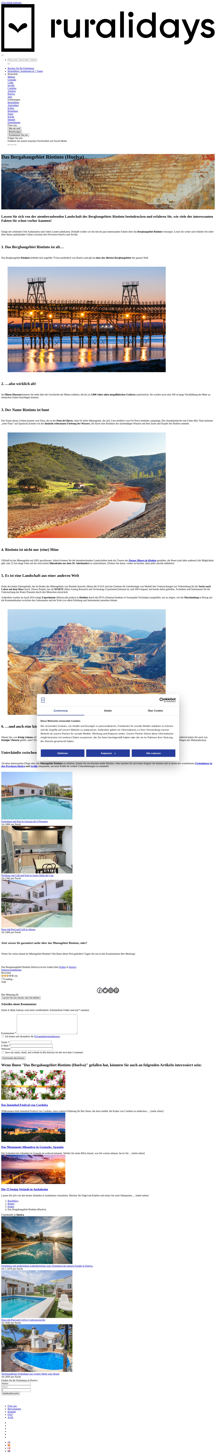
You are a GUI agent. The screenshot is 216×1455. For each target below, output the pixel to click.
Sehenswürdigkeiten (11, 970)
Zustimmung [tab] (61, 710)
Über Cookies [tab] (155, 710)
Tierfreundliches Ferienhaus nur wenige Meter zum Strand (30, 1374)
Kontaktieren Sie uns (18, 135)
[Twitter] (105, 988)
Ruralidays (13, 1201)
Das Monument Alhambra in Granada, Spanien (32, 1147)
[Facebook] (9, 144)
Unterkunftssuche (11, 1393)
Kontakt (12, 1411)
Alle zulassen (153, 753)
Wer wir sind (14, 128)
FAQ (10, 1414)
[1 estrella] (2, 975)
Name (5, 1042)
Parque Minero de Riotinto (142, 560)
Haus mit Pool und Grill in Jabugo (18, 929)
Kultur (62, 967)
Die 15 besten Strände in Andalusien (24, 1189)
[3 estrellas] (7, 975)
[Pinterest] (116, 988)
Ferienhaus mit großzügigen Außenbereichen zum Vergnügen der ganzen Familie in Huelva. (47, 1266)
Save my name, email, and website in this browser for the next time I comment (44, 1052)
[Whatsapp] (111, 988)
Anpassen (106, 753)
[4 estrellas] (10, 975)
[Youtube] (15, 144)
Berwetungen (14, 1409)
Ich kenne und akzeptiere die (32, 1036)
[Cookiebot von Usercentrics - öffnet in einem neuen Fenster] (162, 700)
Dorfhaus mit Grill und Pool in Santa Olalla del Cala (27, 875)
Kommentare (8, 1033)
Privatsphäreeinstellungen (47, 1036)
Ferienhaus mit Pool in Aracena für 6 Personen (24, 821)
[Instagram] (12, 144)
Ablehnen (62, 753)
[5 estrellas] (12, 975)
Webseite (5, 1049)
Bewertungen (15, 132)
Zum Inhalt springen (11, 2)
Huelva (72, 967)
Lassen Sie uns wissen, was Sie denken (21, 998)
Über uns (12, 1406)
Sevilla (34, 766)
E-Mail (5, 1045)
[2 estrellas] (5, 975)
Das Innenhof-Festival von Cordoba (24, 1105)
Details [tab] (108, 710)
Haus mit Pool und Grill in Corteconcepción (23, 1320)
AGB (10, 1417)
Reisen (11, 1203)
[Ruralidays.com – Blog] (108, 51)
